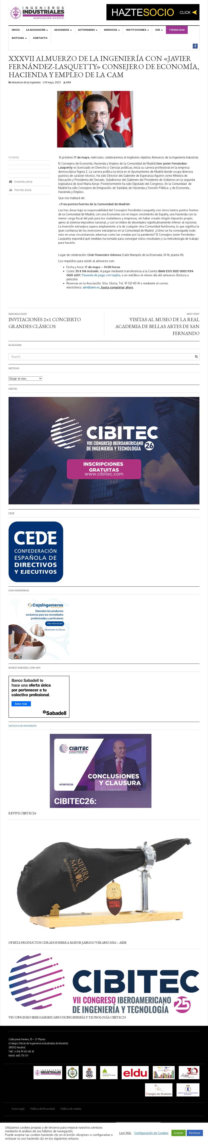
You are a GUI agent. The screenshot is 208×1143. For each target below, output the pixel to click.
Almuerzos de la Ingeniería (26, 82)
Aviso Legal (18, 1108)
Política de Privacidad (42, 1108)
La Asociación (36, 29)
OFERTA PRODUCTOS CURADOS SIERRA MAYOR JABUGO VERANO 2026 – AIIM (68, 942)
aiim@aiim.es (91, 287)
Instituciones (136, 29)
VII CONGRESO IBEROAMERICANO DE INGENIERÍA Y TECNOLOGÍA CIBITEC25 (67, 1017)
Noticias (18, 38)
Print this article (22, 190)
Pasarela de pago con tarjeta (101, 275)
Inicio (16, 29)
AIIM (68, 82)
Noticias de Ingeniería (23, 725)
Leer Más (125, 1133)
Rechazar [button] (194, 1132)
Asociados (62, 29)
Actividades (86, 29)
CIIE (158, 29)
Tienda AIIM (177, 29)
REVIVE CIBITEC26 (22, 813)
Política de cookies (71, 1108)
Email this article (23, 181)
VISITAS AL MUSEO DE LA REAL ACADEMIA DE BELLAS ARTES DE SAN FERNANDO (157, 326)
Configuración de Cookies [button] (151, 1133)
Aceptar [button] (178, 1132)
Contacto (40, 38)
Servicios (111, 29)
